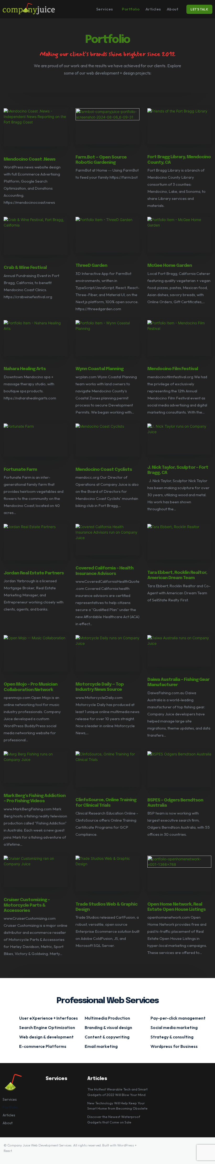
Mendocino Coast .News (29, 159)
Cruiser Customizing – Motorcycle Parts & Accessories (27, 905)
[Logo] (29, 9)
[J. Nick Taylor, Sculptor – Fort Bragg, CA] (179, 439)
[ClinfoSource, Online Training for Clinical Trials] (107, 769)
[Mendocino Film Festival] (179, 338)
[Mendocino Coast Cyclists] (107, 440)
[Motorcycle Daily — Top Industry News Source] (107, 653)
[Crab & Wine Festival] (36, 236)
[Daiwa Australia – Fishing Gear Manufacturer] (179, 651)
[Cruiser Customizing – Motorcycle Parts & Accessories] (36, 871)
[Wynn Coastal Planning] (107, 338)
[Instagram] (190, 1149)
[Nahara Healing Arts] (36, 338)
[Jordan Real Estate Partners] (36, 542)
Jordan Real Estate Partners (34, 573)
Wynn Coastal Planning (99, 369)
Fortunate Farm (20, 469)
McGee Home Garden (169, 265)
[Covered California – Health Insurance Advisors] (107, 540)
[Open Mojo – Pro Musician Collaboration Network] (36, 653)
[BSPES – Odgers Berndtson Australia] (179, 769)
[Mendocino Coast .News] (36, 127)
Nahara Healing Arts (25, 369)
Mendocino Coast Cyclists (104, 469)
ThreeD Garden (91, 265)
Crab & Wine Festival (25, 267)
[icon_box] (46, 1017)
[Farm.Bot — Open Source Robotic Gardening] (107, 126)
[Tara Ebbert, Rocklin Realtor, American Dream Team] (179, 542)
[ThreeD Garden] (107, 235)
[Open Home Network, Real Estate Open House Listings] (179, 873)
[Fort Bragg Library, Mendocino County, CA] (179, 126)
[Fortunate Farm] (36, 440)
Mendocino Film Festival (172, 369)
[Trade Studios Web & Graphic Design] (107, 873)
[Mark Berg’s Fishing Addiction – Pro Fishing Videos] (36, 767)
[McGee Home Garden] (179, 235)
